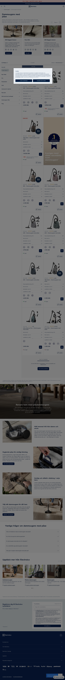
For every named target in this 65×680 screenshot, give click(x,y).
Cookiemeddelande (26, 77)
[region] (32, 76)
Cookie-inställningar (24, 80)
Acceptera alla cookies (41, 80)
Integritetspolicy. (36, 77)
